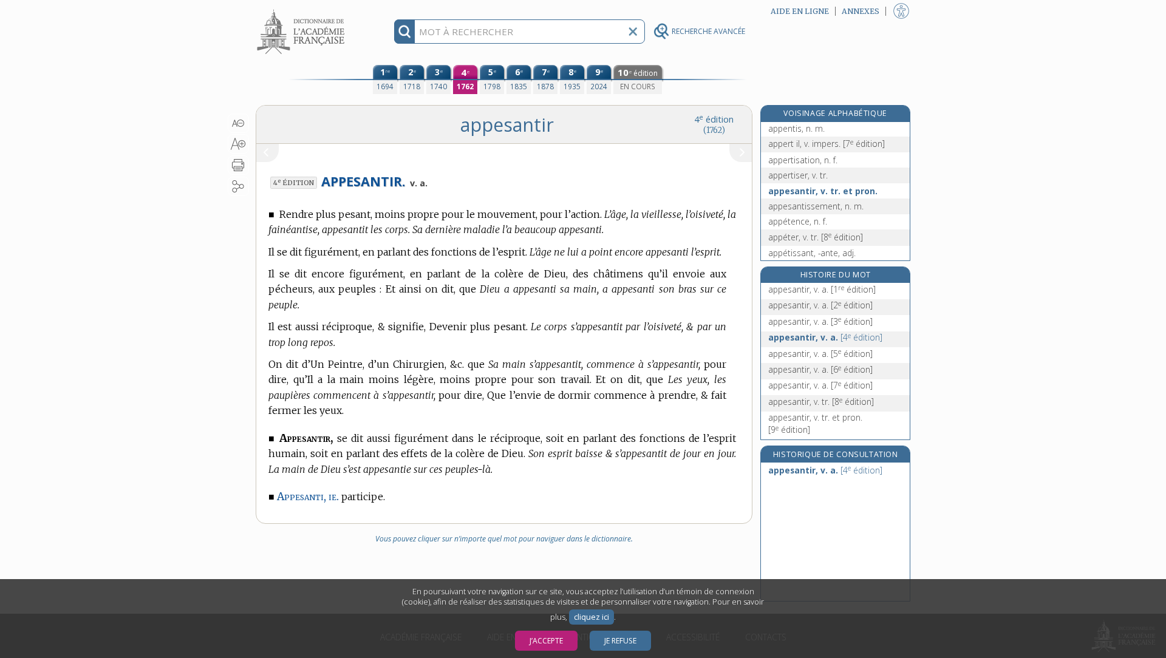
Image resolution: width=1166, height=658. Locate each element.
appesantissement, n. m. (816, 206)
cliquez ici (591, 617)
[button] (238, 123)
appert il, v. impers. (826, 143)
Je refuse (620, 641)
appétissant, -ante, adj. (812, 253)
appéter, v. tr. (815, 237)
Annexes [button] (860, 11)
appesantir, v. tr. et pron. (823, 191)
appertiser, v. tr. (798, 175)
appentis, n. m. (796, 128)
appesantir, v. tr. (821, 401)
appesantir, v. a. (822, 289)
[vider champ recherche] (633, 31)
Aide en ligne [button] (800, 11)
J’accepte (546, 641)
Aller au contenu (302, 10)
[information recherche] (404, 31)
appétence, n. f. (797, 221)
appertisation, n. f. (802, 160)
